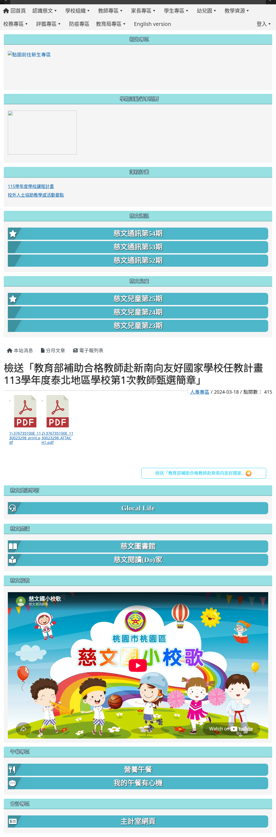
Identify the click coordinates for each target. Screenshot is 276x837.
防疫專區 (79, 24)
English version (152, 24)
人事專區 (199, 392)
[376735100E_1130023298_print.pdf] (25, 411)
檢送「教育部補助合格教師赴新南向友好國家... (200, 473)
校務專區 (13, 24)
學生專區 (174, 10)
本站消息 (22, 350)
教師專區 (108, 10)
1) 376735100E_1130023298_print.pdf (25, 438)
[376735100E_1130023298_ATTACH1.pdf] (58, 411)
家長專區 (141, 10)
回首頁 (17, 10)
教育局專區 (109, 24)
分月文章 (54, 350)
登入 (262, 24)
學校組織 (75, 10)
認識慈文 (42, 10)
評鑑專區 (46, 24)
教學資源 (235, 10)
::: (179, 24)
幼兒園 (204, 10)
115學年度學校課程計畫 (31, 186)
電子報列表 (91, 350)
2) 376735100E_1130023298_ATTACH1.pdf (57, 438)
